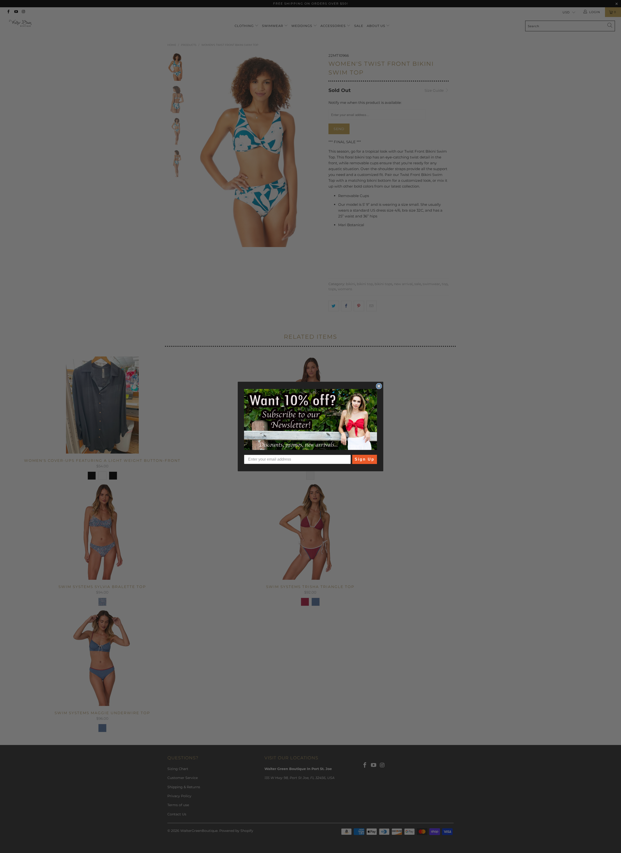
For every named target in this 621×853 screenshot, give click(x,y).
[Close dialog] (378, 386)
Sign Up (365, 459)
